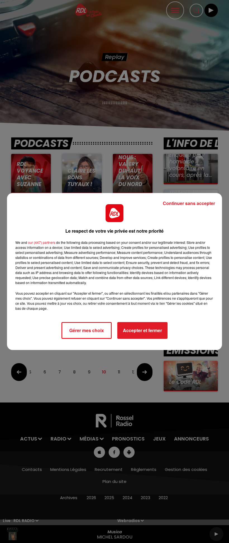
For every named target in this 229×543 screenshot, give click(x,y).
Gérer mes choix (86, 330)
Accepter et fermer (142, 330)
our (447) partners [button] (41, 242)
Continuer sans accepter (189, 203)
